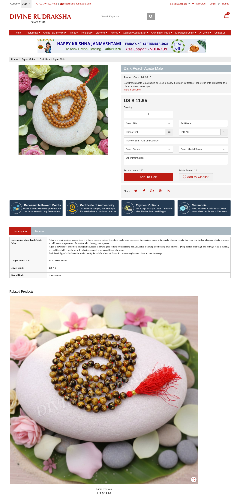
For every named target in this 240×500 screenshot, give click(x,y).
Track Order (200, 3)
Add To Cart (148, 177)
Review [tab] (39, 230)
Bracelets (100, 32)
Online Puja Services (54, 32)
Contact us (219, 32)
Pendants (86, 32)
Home (18, 32)
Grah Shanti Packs (160, 32)
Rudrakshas (32, 32)
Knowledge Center (184, 32)
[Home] (44, 18)
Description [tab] (20, 230)
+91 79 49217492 (47, 3)
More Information (132, 89)
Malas (73, 32)
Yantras (114, 32)
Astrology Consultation (134, 32)
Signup (225, 3)
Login (213, 3)
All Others (204, 32)
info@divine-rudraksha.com (77, 3)
